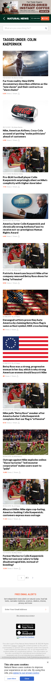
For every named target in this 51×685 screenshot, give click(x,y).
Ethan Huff (17, 270)
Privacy (14, 646)
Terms (20, 646)
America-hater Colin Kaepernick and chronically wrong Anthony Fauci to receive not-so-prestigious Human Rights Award (24, 228)
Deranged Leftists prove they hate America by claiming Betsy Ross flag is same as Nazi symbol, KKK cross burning (25, 322)
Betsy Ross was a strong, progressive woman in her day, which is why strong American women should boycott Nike (25, 369)
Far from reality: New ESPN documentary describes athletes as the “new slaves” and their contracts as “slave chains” (25, 85)
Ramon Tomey (18, 78)
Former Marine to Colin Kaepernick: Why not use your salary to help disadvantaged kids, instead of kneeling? (23, 560)
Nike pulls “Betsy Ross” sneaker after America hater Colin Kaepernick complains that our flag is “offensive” (24, 416)
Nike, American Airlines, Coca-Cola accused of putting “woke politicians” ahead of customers (24, 133)
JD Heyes (17, 220)
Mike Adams (18, 456)
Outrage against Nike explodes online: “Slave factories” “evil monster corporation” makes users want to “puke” (25, 464)
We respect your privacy (26, 616)
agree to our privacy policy (26, 673)
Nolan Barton (18, 127)
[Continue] (46, 609)
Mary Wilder (18, 553)
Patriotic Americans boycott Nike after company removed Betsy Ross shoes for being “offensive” (25, 276)
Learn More (11, 679)
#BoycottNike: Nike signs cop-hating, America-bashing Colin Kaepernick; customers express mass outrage (24, 512)
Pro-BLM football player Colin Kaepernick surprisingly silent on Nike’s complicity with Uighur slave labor (25, 180)
